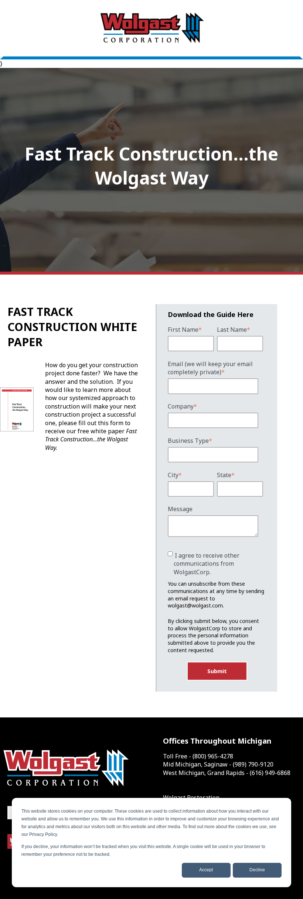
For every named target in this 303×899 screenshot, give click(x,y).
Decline (257, 869)
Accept (206, 869)
